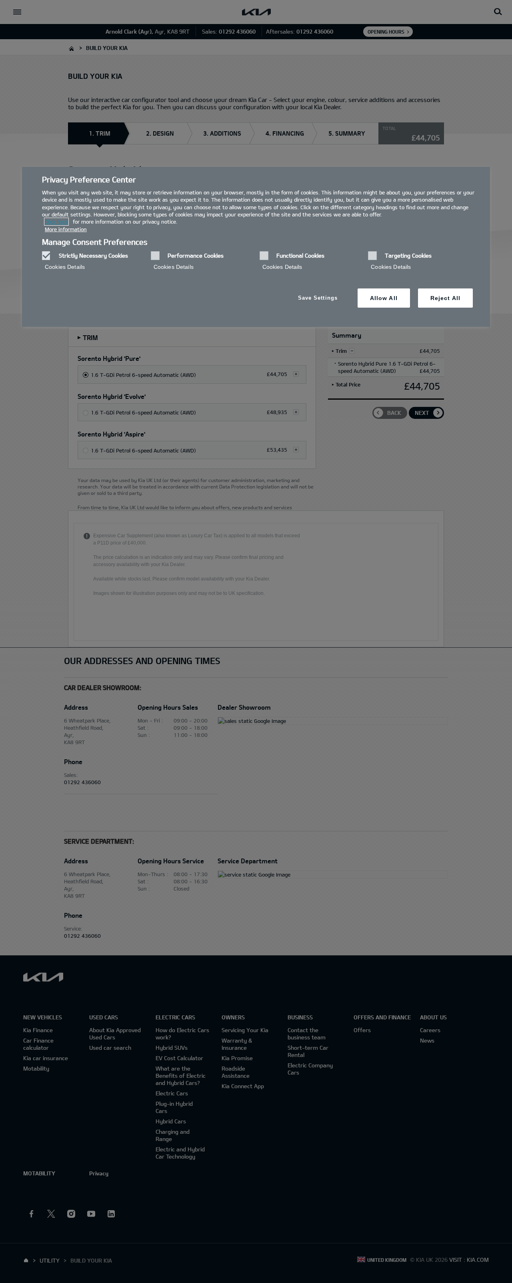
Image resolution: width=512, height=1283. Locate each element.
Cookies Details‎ (65, 267)
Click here (56, 221)
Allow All (384, 298)
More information (66, 229)
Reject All (445, 298)
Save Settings (318, 298)
